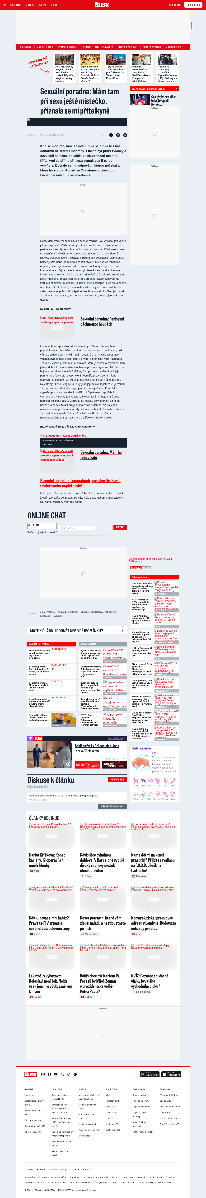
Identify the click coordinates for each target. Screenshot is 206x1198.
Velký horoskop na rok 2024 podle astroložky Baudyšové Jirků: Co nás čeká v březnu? (90, 74)
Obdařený (110, 616)
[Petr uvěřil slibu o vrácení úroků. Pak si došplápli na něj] (64, 724)
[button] (149, 1078)
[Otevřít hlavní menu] (5, 5)
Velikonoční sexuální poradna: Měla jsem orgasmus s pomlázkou (39, 658)
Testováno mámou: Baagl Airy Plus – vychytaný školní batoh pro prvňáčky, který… (142, 706)
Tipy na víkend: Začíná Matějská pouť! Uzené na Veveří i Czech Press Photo (115, 72)
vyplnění (58, 620)
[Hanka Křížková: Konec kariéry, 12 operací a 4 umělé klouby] (166, 625)
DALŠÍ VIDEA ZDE (115, 742)
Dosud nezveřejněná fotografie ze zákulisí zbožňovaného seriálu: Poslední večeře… (142, 593)
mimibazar (161, 679)
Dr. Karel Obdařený (91, 616)
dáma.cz (160, 727)
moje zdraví (162, 695)
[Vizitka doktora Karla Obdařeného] (63, 435)
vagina (51, 616)
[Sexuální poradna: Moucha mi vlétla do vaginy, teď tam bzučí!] (64, 692)
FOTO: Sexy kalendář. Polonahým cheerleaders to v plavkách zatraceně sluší (89, 725)
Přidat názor (117, 783)
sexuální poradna (67, 616)
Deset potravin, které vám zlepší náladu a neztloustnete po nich (142, 688)
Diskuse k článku (50, 783)
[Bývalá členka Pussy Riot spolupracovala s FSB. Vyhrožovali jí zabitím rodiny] (115, 659)
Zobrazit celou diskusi (112, 810)
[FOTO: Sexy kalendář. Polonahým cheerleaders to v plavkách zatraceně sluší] (115, 724)
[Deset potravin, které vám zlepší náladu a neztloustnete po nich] (166, 689)
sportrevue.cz (111, 714)
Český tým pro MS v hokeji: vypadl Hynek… (163, 100)
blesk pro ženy (111, 698)
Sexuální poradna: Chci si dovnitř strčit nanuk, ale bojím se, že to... (39, 674)
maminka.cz (162, 744)
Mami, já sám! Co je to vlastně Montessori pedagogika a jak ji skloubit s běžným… (142, 673)
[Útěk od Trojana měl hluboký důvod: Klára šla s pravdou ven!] (166, 657)
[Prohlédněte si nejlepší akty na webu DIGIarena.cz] (154, 564)
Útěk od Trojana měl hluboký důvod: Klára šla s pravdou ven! (142, 656)
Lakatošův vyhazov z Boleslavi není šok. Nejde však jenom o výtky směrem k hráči (90, 676)
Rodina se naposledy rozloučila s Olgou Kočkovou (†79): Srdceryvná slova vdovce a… (168, 74)
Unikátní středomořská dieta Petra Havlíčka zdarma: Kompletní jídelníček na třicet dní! (141, 75)
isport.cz (108, 681)
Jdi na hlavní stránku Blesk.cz (148, 88)
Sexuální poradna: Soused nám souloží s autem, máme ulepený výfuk (39, 707)
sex (42, 616)
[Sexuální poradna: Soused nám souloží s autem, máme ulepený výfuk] (64, 708)
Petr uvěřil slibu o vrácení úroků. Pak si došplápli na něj (38, 721)
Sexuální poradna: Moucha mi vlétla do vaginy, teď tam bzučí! (39, 691)
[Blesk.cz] (102, 4)
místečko (45, 620)
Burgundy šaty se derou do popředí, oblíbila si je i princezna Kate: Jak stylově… (90, 692)
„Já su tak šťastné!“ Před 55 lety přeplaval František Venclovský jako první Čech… (142, 722)
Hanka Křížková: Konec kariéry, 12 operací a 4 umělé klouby (141, 624)
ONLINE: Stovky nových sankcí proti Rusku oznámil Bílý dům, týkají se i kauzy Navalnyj (65, 74)
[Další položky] (186, 46)
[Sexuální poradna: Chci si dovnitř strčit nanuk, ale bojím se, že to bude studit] (64, 675)
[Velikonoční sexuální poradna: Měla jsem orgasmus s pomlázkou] (64, 659)
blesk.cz (108, 665)
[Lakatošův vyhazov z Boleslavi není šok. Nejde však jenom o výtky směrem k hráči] (115, 675)
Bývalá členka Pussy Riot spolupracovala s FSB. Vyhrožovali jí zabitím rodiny (90, 658)
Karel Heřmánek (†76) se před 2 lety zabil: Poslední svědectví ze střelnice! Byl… (141, 609)
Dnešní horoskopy (141, 752)
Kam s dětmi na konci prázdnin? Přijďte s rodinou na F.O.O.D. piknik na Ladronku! (142, 738)
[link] (43, 1079)
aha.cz (160, 631)
